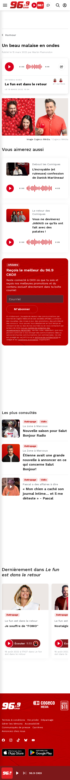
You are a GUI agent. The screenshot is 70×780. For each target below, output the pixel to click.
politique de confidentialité (46, 337)
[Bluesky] (25, 740)
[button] (17, 773)
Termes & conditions (13, 720)
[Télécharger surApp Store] (13, 753)
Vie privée (33, 720)
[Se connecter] (64, 5)
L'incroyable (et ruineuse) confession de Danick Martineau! (48, 173)
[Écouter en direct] (34, 5)
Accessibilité (32, 723)
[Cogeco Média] (44, 707)
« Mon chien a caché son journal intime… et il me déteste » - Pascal (43, 493)
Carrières (37, 727)
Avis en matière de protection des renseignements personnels (28, 329)
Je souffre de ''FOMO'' (21, 626)
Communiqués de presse (16, 727)
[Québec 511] (64, 709)
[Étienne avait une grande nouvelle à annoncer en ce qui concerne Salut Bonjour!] (11, 453)
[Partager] (61, 66)
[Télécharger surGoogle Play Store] (41, 753)
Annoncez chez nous (13, 731)
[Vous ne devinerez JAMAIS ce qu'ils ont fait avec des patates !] (17, 215)
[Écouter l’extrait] (9, 66)
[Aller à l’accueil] (20, 7)
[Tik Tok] (18, 740)
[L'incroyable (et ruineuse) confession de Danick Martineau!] (17, 169)
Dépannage (47, 720)
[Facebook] (3, 740)
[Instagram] (10, 740)
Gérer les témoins (12, 723)
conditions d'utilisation (28, 340)
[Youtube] (33, 740)
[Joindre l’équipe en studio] (48, 5)
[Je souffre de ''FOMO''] (25, 597)
